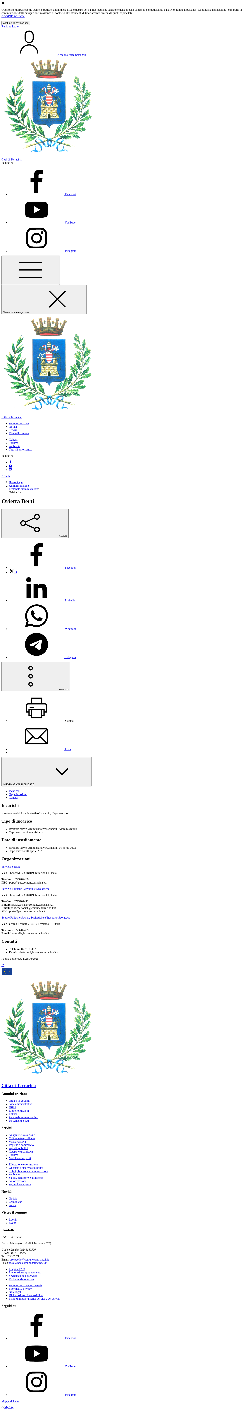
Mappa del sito (10, 1401)
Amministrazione (19, 485)
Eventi (12, 1222)
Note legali (15, 1292)
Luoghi (13, 1219)
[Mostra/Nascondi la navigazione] (30, 270)
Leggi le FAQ (17, 1269)
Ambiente (14, 446)
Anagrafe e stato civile (22, 1135)
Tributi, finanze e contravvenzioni (28, 1171)
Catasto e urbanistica (21, 1151)
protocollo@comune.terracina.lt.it (29, 1259)
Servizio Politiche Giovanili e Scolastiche (25, 888)
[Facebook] (10, 462)
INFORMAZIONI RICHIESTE (19, 784)
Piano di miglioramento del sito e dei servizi (34, 1298)
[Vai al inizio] (2, 965)
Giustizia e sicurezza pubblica (26, 1167)
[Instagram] (10, 469)
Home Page (16, 482)
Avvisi (12, 1205)
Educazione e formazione (23, 1164)
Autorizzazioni (17, 1181)
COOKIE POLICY (13, 16)
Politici (13, 1114)
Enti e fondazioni (19, 1110)
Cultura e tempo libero (22, 1138)
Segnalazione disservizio (23, 1275)
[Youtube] (10, 466)
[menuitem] (42, 567)
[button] (19, 423)
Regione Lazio (10, 26)
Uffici (12, 1107)
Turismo (13, 442)
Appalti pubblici (18, 1148)
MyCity (8, 1407)
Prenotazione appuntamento (25, 1272)
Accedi (5, 476)
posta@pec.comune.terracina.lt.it (27, 1262)
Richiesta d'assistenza (21, 1279)
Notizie (13, 1198)
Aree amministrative (20, 1104)
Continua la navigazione (15, 23)
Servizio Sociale (10, 866)
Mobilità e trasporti (20, 1158)
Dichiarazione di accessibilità (26, 1295)
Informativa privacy (20, 1288)
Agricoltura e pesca (20, 1184)
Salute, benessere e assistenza (26, 1177)
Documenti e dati (19, 1120)
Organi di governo (19, 1100)
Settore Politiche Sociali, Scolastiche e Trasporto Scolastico (35, 917)
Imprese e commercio (21, 1144)
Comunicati (15, 1201)
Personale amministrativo (23, 489)
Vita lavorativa (17, 1141)
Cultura (13, 439)
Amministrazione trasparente (25, 1285)
